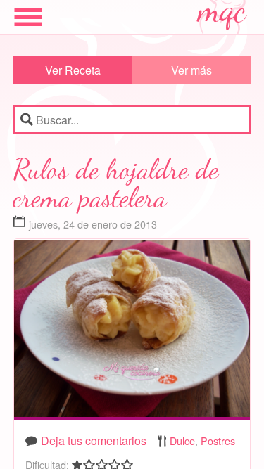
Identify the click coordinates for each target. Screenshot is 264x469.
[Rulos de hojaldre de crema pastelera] (132, 331)
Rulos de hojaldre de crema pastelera (116, 183)
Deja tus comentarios (93, 440)
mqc (222, 15)
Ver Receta (73, 70)
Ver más (191, 70)
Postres (218, 440)
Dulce (182, 440)
